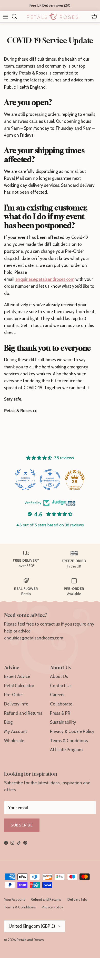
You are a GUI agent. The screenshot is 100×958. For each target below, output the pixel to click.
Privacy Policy (52, 907)
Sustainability (63, 722)
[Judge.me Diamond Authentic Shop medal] (25, 479)
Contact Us (61, 685)
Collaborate (61, 703)
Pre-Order (13, 694)
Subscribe (22, 825)
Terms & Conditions (69, 740)
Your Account (14, 899)
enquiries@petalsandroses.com (44, 279)
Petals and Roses (30, 939)
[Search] (17, 16)
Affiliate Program (66, 749)
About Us (59, 676)
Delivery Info (16, 703)
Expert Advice (17, 676)
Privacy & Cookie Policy (72, 731)
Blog (8, 722)
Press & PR (60, 713)
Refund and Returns (23, 713)
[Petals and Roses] (52, 16)
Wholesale (14, 740)
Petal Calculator (19, 685)
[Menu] (5, 16)
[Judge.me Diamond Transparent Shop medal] (50, 479)
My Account (15, 731)
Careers (57, 694)
